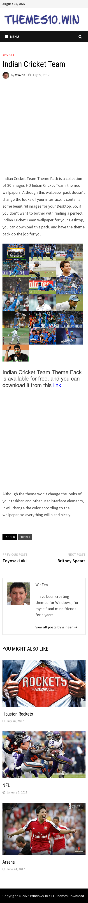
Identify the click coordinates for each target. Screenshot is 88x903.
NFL (6, 785)
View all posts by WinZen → (56, 627)
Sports (8, 55)
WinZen (20, 75)
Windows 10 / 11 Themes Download (57, 895)
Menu (14, 36)
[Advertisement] (44, 131)
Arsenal (9, 862)
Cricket (24, 537)
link (57, 385)
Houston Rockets (17, 714)
